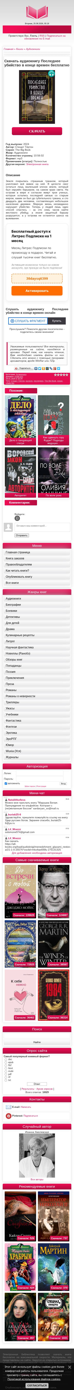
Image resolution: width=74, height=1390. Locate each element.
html (10, 1068)
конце (60, 381)
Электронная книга (37, 164)
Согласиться (37, 1385)
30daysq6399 (37, 277)
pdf (9, 1074)
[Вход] (17, 518)
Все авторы (37, 1179)
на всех (29, 381)
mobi (10, 1071)
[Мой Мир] (47, 368)
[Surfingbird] (59, 368)
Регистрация (41, 786)
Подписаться (31, 1116)
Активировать (37, 291)
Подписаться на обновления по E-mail (45, 37)
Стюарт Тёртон (18, 381)
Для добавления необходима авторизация (37, 852)
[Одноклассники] (43, 368)
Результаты (28, 1089)
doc (10, 1059)
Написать (26, 1107)
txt (9, 1080)
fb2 (9, 1065)
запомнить (14, 783)
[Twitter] (40, 368)
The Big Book (50, 381)
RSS (42, 35)
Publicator (19, 376)
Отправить (21, 535)
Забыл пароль (30, 786)
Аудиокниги (21, 374)
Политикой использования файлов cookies (34, 1379)
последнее (38, 381)
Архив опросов (44, 1089)
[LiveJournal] (51, 368)
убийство (10, 383)
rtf (9, 1077)
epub (10, 1062)
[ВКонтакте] (36, 368)
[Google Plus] (55, 368)
